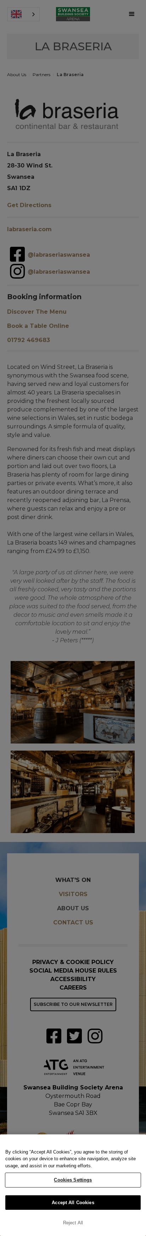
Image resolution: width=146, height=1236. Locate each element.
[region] (73, 1185)
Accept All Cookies (73, 1202)
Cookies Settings (73, 1180)
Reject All (73, 1222)
